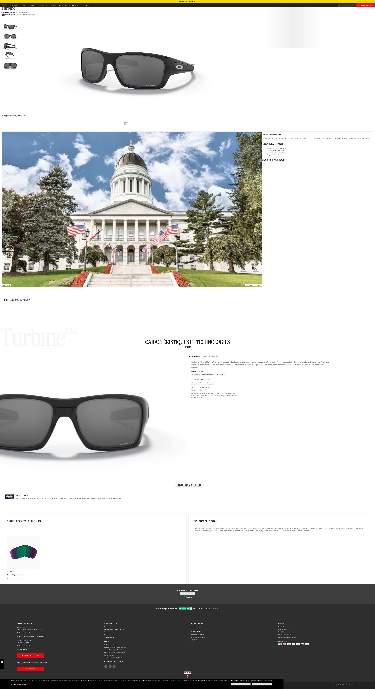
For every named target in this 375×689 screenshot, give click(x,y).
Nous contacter (109, 627)
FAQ (105, 634)
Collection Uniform (110, 645)
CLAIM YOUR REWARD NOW (30, 668)
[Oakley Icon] (4, 5)
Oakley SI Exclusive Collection (113, 650)
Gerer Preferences (204, 680)
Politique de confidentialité (200, 637)
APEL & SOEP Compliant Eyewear (115, 652)
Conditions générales (198, 635)
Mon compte (282, 629)
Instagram (110, 666)
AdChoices (194, 640)
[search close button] (357, 4)
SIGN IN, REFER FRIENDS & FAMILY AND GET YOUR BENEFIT (30, 655)
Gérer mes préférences (18, 684)
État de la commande (285, 627)
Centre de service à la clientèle (114, 629)
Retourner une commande (287, 637)
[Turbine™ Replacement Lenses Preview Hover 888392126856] (23, 552)
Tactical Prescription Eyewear (113, 657)
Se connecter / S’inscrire (365, 5)
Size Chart (107, 632)
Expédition (281, 632)
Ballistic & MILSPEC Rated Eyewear (115, 647)
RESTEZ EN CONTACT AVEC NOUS (113, 662)
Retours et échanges (285, 634)
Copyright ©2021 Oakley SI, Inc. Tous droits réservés (346, 685)
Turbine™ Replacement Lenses (16, 575)
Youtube (114, 666)
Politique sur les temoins (264, 680)
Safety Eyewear (109, 655)
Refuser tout (240, 684)
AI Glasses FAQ (109, 637)
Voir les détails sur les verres (27, 14)
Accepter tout (262, 684)
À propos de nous (197, 627)
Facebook (105, 666)
